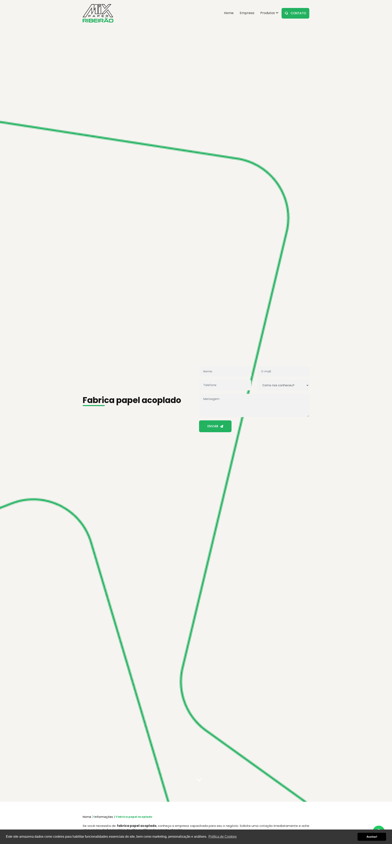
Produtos (268, 13)
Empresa (247, 13)
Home (229, 13)
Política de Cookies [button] (222, 836)
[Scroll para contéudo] (199, 779)
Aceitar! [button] (371, 836)
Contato (297, 13)
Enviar (213, 426)
